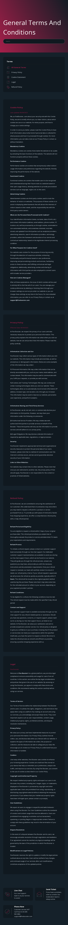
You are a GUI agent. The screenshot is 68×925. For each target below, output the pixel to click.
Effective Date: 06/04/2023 (19, 328)
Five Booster (14, 669)
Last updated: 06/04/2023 (19, 113)
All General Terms (18, 67)
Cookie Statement (18, 77)
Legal (13, 82)
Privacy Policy (16, 72)
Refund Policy (16, 87)
